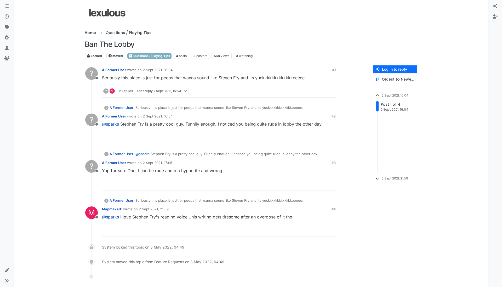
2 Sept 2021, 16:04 (158, 70)
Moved (117, 56)
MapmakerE (112, 209)
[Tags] (7, 27)
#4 (334, 209)
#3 (334, 163)
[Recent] (7, 17)
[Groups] (7, 58)
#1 (334, 70)
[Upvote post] (311, 91)
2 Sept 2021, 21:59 (154, 209)
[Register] (495, 17)
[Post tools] (331, 91)
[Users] (7, 48)
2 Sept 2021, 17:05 (157, 163)
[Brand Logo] (108, 12)
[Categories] (7, 6)
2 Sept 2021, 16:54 (158, 116)
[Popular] (7, 37)
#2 (334, 116)
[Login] (495, 6)
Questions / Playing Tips (151, 56)
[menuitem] (495, 6)
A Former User (114, 70)
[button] (7, 270)
